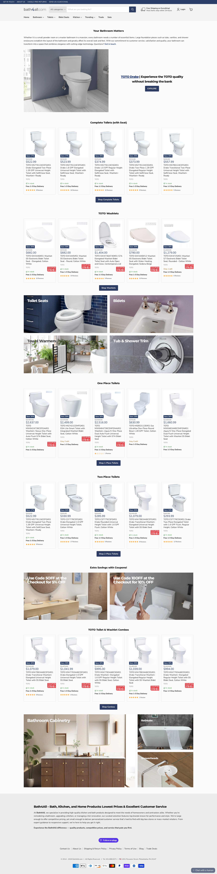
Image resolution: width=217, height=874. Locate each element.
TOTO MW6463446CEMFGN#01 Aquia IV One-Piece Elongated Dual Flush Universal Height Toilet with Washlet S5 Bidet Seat (177, 432)
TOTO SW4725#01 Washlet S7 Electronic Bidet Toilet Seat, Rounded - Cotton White (177, 259)
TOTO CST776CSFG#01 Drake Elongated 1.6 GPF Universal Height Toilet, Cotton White (71, 523)
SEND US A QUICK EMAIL (58, 2)
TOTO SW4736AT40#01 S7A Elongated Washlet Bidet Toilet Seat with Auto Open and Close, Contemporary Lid (108, 260)
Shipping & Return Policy (95, 848)
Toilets (50, 17)
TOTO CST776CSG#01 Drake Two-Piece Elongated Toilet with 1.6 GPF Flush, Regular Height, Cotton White (177, 523)
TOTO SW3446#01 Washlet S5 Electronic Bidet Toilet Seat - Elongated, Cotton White (39, 260)
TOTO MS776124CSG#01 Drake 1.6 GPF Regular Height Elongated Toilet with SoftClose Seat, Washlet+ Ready (108, 170)
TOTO (28, 179)
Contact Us (65, 848)
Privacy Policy (115, 848)
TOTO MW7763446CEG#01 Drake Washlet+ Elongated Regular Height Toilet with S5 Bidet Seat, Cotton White (177, 676)
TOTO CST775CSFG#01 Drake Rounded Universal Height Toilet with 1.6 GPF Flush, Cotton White (107, 523)
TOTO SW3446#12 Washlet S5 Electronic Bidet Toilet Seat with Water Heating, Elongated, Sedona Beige (142, 260)
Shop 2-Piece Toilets (108, 553)
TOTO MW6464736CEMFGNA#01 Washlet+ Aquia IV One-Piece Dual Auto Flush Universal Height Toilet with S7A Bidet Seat (108, 432)
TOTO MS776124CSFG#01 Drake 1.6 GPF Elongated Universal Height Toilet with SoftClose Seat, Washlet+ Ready (73, 170)
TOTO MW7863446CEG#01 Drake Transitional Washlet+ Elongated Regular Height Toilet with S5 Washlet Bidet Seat (142, 677)
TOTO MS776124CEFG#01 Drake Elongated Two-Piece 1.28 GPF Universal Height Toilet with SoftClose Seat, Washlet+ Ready (38, 170)
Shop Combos (108, 706)
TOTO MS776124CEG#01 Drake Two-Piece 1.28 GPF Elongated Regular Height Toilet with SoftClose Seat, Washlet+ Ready (141, 170)
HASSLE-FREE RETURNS (37, 2)
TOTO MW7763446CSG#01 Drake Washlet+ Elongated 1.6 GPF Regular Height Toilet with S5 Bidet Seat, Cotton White (108, 677)
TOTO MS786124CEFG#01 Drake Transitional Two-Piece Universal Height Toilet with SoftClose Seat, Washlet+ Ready (177, 170)
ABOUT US (21, 2)
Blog (141, 848)
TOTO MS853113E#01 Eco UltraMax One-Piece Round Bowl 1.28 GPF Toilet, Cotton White (142, 429)
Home (26, 17)
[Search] (132, 9)
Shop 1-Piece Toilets (108, 463)
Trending (89, 17)
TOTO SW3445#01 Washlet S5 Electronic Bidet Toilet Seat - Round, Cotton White (73, 259)
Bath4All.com (77, 859)
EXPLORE (152, 88)
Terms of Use (130, 848)
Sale (109, 17)
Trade (101, 17)
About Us (77, 848)
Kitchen (76, 17)
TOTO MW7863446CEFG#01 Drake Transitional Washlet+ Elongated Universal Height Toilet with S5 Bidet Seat (142, 523)
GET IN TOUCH (8, 2)
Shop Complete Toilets (108, 199)
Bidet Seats (64, 17)
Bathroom (37, 17)
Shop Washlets (108, 288)
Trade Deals (151, 848)
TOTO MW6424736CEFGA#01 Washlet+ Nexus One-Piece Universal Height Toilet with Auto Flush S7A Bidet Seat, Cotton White (38, 432)
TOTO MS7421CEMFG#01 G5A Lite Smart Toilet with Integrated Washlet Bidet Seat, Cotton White (72, 429)
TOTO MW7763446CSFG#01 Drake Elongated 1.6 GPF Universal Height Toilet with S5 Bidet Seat (74, 676)
